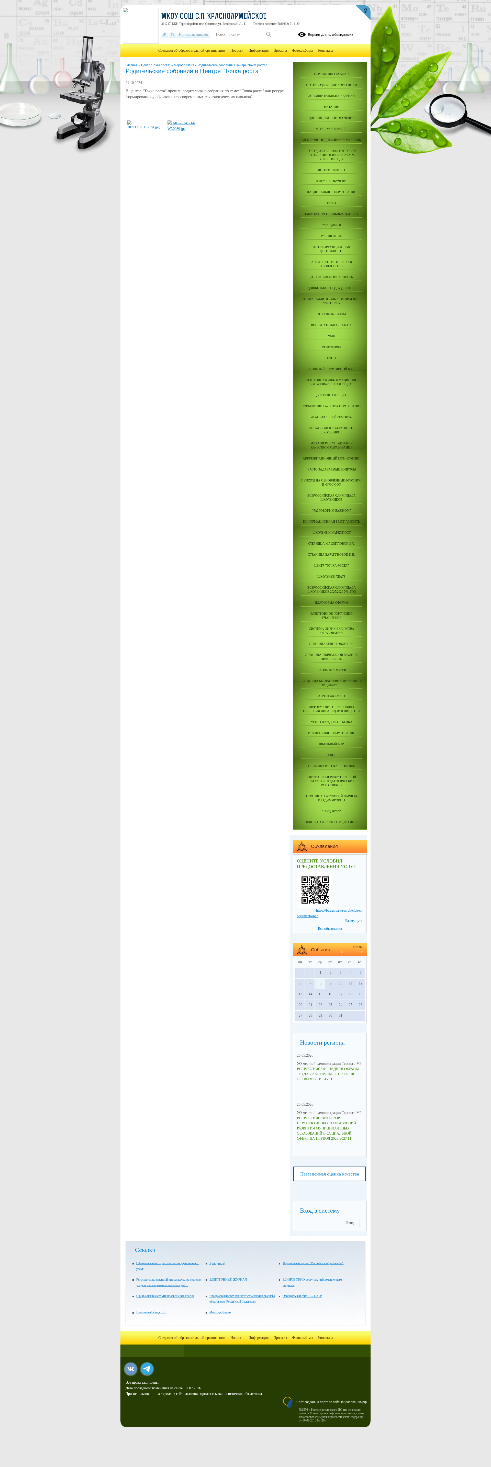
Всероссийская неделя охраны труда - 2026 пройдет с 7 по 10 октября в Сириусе (328, 1074)
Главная (132, 65)
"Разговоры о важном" (331, 510)
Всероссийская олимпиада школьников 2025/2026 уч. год (331, 589)
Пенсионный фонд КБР (151, 1312)
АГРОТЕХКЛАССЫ (331, 696)
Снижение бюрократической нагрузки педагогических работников (331, 781)
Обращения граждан (331, 74)
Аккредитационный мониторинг (331, 458)
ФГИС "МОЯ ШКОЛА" (331, 129)
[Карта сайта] (172, 34)
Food (331, 358)
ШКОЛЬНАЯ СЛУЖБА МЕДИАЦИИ (331, 822)
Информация (259, 50)
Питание (331, 107)
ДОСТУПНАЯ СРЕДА (331, 395)
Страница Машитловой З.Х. (331, 543)
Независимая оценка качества (329, 1174)
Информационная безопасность (331, 521)
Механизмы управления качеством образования (331, 445)
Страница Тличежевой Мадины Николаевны (331, 657)
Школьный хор (331, 744)
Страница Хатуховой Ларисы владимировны (331, 798)
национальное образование (331, 192)
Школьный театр (331, 576)
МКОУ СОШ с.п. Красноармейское (214, 17)
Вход (350, 1223)
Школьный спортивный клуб (331, 369)
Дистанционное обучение (331, 118)
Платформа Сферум (331, 602)
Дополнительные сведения (331, 96)
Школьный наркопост (332, 532)
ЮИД (331, 755)
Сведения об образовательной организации (191, 50)
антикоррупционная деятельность (331, 249)
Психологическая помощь (331, 766)
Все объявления (330, 929)
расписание (331, 236)
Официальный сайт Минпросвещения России (165, 1296)
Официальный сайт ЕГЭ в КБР (302, 1296)
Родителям (331, 347)
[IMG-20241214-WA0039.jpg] (185, 129)
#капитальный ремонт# (331, 417)
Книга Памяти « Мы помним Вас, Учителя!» (331, 301)
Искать (268, 34)
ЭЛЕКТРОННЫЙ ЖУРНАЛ (228, 1279)
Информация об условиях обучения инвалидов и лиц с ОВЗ (331, 709)
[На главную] (164, 34)
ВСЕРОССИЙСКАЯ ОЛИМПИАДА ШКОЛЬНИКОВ (331, 497)
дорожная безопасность (331, 277)
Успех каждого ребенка (331, 722)
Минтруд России (220, 1312)
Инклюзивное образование (331, 733)
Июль (357, 947)
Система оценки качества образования (331, 631)
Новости (236, 50)
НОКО (331, 203)
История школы (331, 170)
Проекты (280, 50)
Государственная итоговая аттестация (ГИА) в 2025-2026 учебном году (331, 155)
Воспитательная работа (331, 325)
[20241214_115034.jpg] (145, 127)
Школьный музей (331, 670)
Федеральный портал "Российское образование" (313, 1263)
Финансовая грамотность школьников (331, 430)
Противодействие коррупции (331, 85)
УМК (331, 336)
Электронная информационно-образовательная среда (331, 382)
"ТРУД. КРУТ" (331, 811)
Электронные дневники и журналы (331, 140)
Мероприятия (184, 65)
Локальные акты (331, 314)
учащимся (331, 225)
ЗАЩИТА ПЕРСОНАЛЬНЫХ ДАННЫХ (331, 214)
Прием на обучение (331, 181)
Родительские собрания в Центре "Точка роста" (232, 65)
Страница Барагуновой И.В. (331, 554)
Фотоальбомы (302, 50)
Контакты (325, 50)
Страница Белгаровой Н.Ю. (331, 644)
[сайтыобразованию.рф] (363, 12)
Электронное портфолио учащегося (331, 616)
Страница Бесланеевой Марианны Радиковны (331, 683)
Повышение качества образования (331, 406)
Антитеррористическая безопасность (331, 264)
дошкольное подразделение (331, 288)
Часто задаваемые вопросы (331, 469)
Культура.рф (217, 1263)
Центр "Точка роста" (156, 65)
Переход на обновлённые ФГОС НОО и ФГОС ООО (331, 482)
